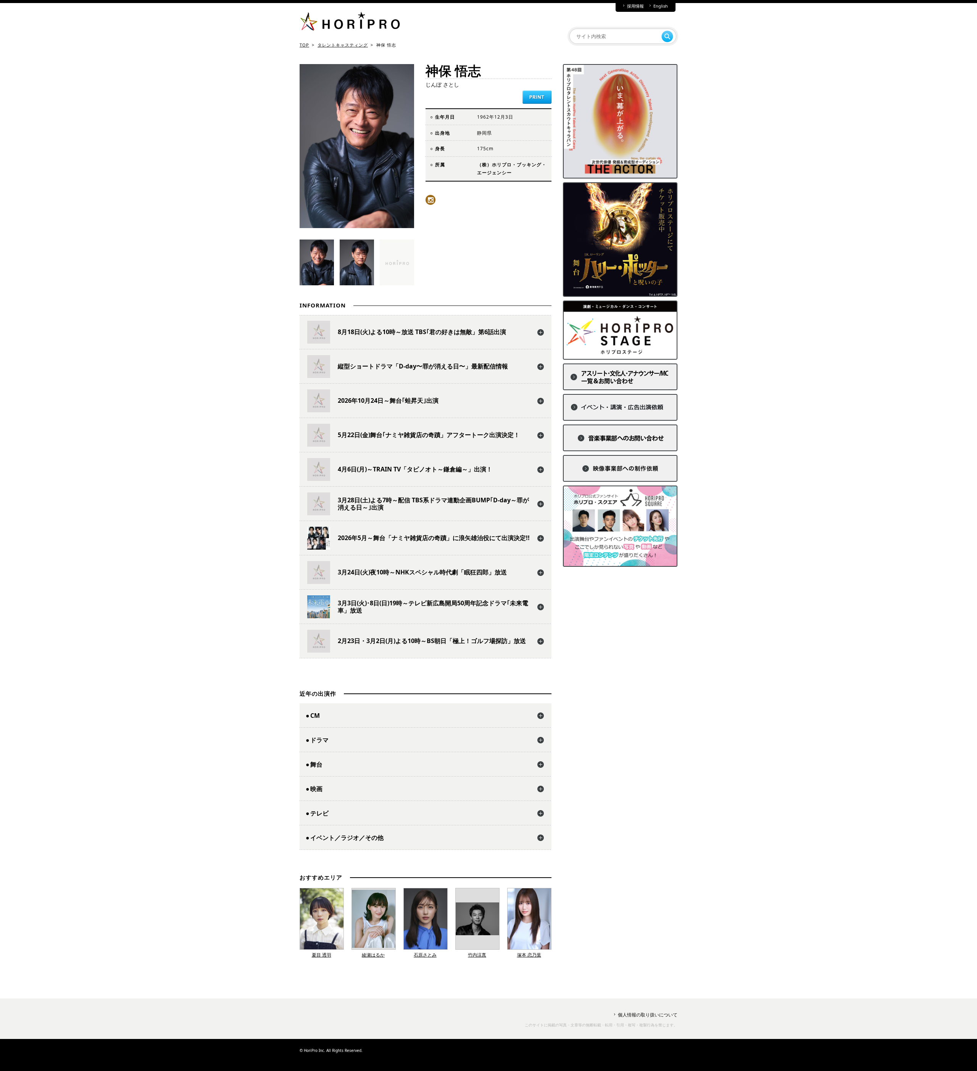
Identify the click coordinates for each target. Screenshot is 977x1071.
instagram (430, 200)
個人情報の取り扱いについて (647, 1014)
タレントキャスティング (343, 45)
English (660, 6)
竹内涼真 (477, 955)
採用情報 (635, 6)
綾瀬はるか (373, 955)
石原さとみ (425, 955)
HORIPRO (350, 23)
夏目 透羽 (321, 955)
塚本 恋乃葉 (529, 955)
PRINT (536, 97)
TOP (304, 45)
